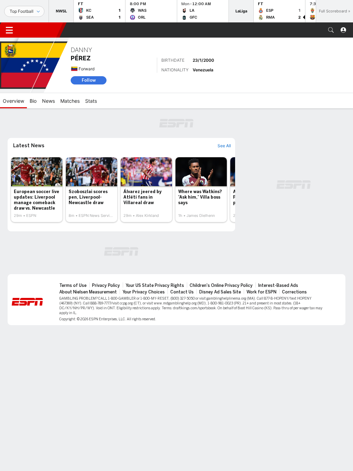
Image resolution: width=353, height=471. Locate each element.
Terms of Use (73, 285)
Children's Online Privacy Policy (221, 285)
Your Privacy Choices (143, 292)
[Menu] (9, 30)
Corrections (294, 292)
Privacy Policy (106, 285)
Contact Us (182, 292)
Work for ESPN (261, 292)
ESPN (41, 30)
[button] (331, 30)
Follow (89, 80)
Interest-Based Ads (278, 285)
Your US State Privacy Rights (154, 285)
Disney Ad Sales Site (220, 292)
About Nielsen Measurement (88, 292)
